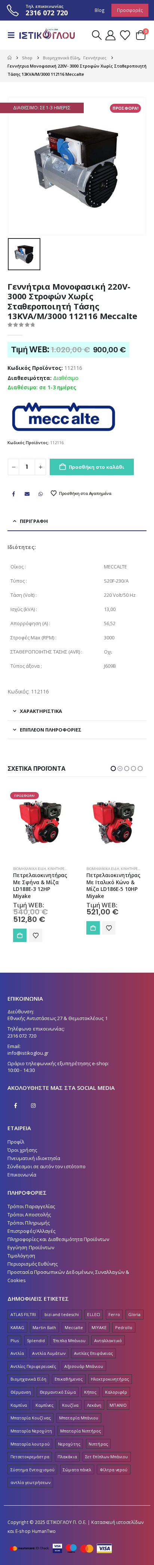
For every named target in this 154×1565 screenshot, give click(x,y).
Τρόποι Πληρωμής (28, 1222)
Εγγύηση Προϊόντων (30, 1247)
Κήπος (90, 1392)
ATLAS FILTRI (23, 1314)
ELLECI (93, 1314)
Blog (100, 10)
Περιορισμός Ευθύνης (32, 1263)
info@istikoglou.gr (28, 1053)
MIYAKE (99, 1327)
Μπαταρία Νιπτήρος (80, 1431)
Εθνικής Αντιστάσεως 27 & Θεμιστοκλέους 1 (57, 1018)
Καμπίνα (18, 1405)
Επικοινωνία (21, 1174)
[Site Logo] (45, 35)
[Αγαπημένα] (125, 35)
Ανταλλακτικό (108, 1340)
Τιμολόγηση (21, 1255)
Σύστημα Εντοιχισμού (32, 1469)
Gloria (134, 1314)
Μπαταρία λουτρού (30, 1444)
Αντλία (17, 1353)
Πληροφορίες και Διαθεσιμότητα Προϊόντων (58, 1239)
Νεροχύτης (69, 1444)
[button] (13, 35)
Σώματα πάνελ (77, 1469)
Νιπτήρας (98, 1444)
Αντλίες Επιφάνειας (93, 1353)
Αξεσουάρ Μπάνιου (83, 1366)
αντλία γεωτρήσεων (30, 1482)
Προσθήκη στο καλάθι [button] (20, 928)
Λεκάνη (94, 1405)
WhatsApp (41, 494)
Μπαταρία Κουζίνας (30, 1418)
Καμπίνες (45, 1405)
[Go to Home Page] (9, 58)
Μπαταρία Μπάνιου (78, 1418)
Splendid (36, 1340)
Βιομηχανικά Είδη (29, 868)
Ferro (114, 1314)
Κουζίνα (70, 1405)
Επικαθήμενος (69, 1379)
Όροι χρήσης (22, 1150)
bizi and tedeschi (61, 1314)
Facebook (13, 494)
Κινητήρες (56, 868)
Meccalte (74, 1327)
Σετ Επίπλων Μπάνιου (106, 1456)
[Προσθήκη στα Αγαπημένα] (35, 928)
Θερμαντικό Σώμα (58, 1392)
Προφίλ (15, 1141)
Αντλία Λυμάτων (48, 1353)
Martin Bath (44, 1327)
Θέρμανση (20, 1392)
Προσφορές (130, 10)
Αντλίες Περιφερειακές (33, 1366)
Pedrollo (124, 1327)
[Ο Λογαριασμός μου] (111, 35)
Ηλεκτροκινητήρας (110, 1379)
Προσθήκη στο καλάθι (96, 467)
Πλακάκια (67, 1456)
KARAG (17, 1327)
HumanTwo (44, 1531)
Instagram (33, 1105)
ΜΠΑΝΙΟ (118, 1405)
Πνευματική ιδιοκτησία (33, 1158)
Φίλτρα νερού (114, 1469)
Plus (14, 1340)
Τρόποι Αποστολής (29, 1214)
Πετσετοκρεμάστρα (29, 1456)
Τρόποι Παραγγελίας (31, 1206)
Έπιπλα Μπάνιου (69, 1340)
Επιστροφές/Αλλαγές (31, 1231)
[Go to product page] (40, 822)
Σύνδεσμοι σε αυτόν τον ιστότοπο (46, 1166)
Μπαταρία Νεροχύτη (31, 1431)
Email (27, 494)
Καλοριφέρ (116, 1392)
